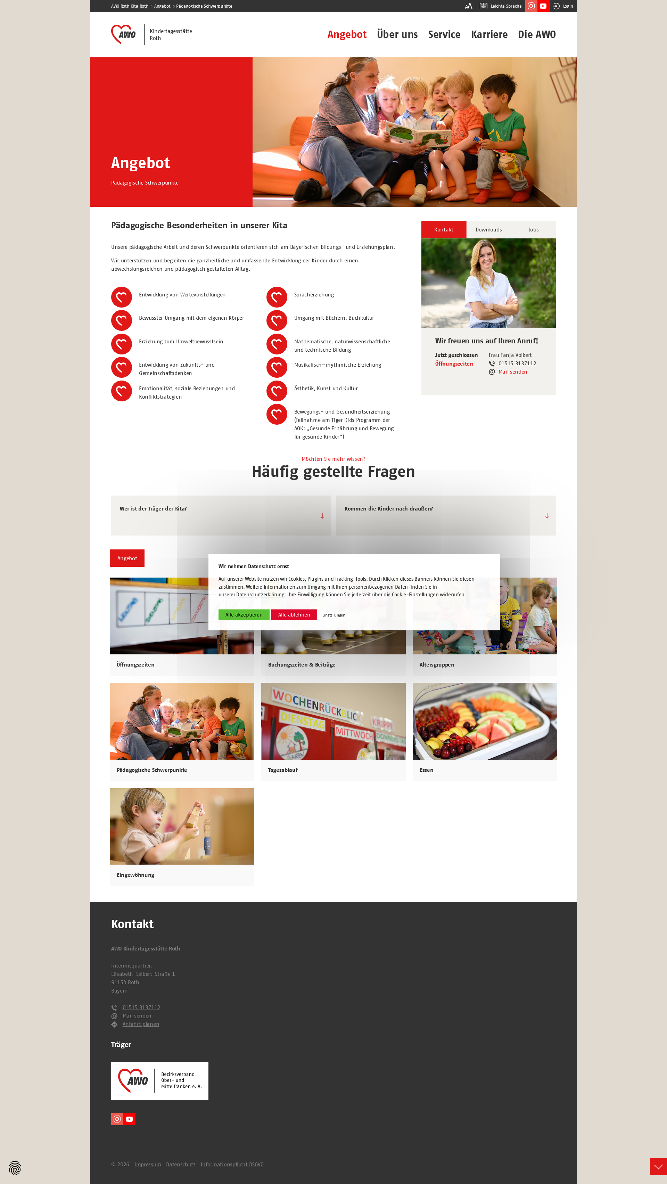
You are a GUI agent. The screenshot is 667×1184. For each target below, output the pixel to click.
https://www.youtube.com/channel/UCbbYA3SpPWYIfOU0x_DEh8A (543, 6)
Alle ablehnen (294, 615)
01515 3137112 (141, 1007)
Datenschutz (180, 1164)
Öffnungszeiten (454, 364)
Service (444, 34)
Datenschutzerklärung (260, 595)
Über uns (397, 34)
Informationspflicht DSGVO (232, 1164)
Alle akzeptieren (244, 615)
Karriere (489, 34)
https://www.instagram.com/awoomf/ (531, 6)
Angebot (347, 34)
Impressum (147, 1164)
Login (568, 6)
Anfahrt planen (141, 1024)
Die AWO (537, 34)
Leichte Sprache (506, 6)
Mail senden (513, 371)
